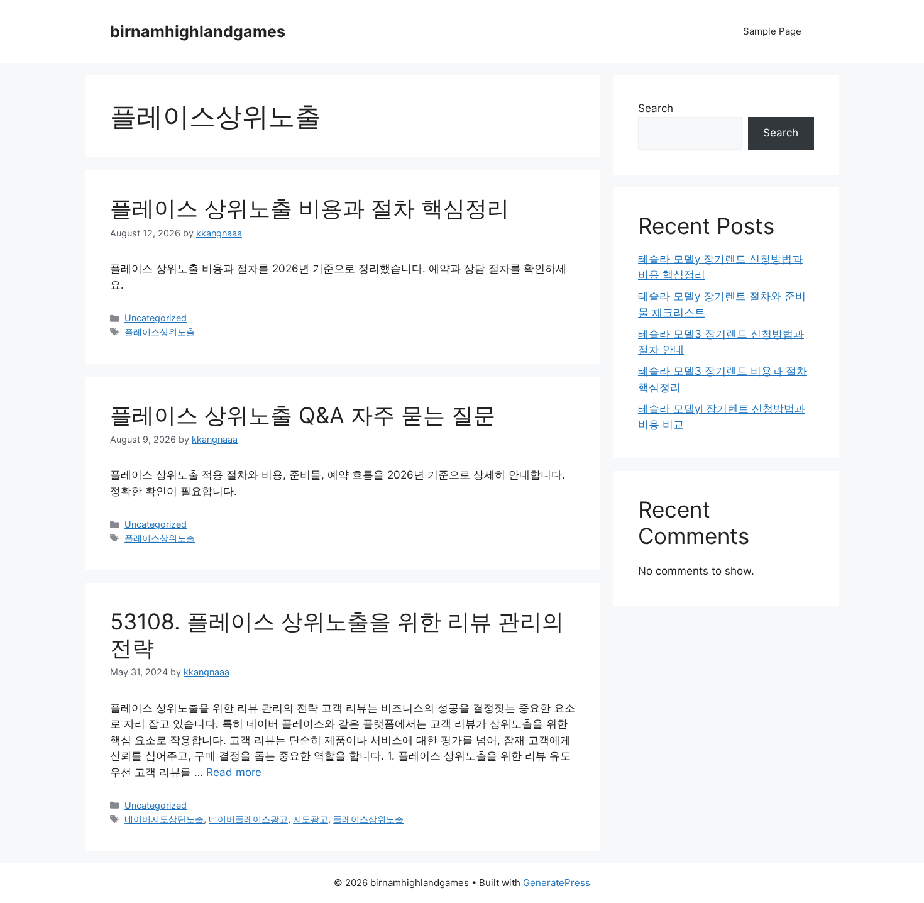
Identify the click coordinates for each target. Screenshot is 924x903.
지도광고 (310, 819)
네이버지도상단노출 (164, 819)
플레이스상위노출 (159, 331)
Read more (233, 772)
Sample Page (772, 31)
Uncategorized (155, 318)
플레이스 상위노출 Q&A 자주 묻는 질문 (302, 415)
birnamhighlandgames (197, 31)
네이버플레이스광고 (248, 819)
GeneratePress (556, 883)
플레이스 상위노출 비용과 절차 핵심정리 (309, 208)
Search (655, 108)
